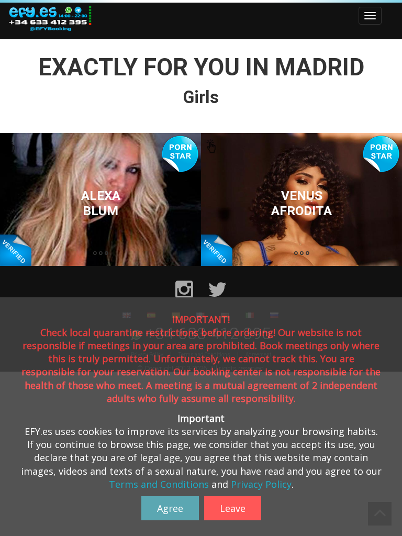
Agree (170, 508)
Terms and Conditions (159, 484)
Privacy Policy (261, 484)
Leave (232, 508)
